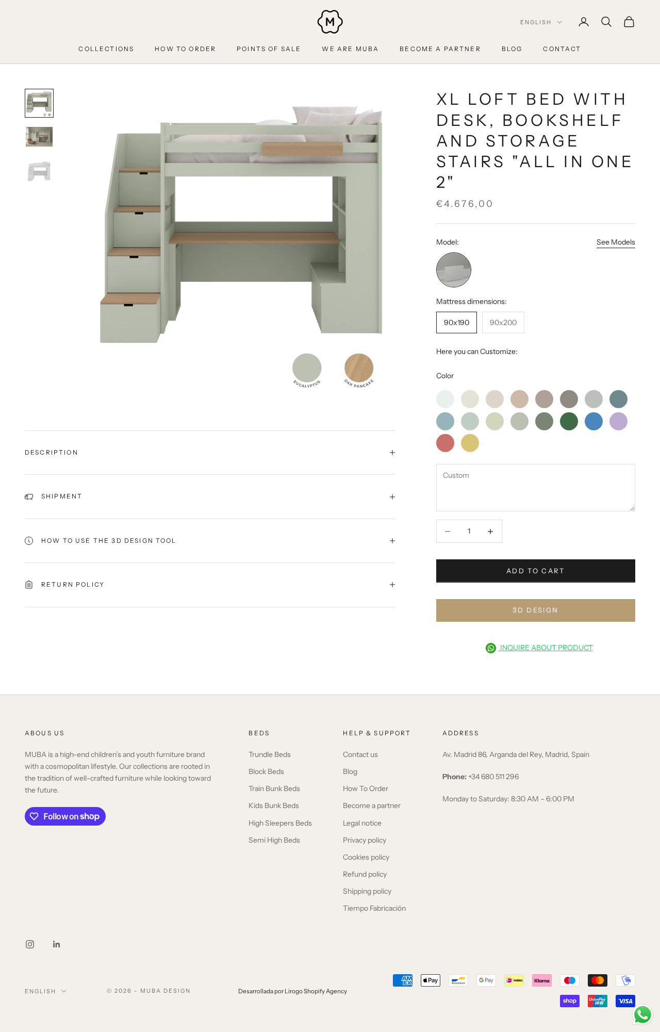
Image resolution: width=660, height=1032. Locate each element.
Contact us (360, 754)
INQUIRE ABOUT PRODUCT (546, 647)
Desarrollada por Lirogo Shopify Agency (292, 991)
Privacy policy (364, 840)
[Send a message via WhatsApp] (643, 1015)
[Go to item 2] (39, 136)
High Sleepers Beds (280, 823)
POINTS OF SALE (269, 49)
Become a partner (372, 805)
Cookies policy (366, 857)
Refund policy (365, 874)
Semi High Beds (274, 840)
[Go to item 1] (39, 103)
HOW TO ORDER (185, 49)
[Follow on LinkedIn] (57, 944)
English (536, 22)
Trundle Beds (270, 754)
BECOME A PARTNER (440, 49)
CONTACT (562, 49)
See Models (616, 242)
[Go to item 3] (39, 170)
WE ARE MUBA (350, 49)
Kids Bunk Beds (274, 805)
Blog (350, 771)
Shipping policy (367, 891)
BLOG (512, 49)
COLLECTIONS (106, 49)
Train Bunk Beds (274, 788)
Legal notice (362, 823)
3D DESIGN (535, 610)
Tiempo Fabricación (374, 908)
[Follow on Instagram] (30, 944)
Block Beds (266, 771)
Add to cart (535, 571)
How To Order (365, 788)
